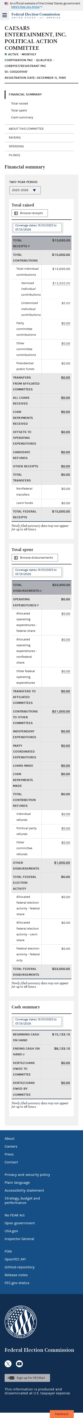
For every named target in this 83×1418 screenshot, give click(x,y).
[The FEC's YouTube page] (19, 1363)
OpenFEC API (15, 1259)
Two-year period (23, 182)
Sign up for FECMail (31, 1378)
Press (9, 1154)
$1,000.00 (62, 863)
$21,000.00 (61, 711)
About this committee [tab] (26, 129)
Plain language (17, 1183)
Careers (11, 1146)
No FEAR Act (15, 1215)
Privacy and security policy (27, 1175)
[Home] (36, 15)
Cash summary (22, 117)
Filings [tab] (14, 155)
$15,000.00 (61, 283)
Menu (4, 15)
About (10, 1138)
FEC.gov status (17, 1283)
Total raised (19, 103)
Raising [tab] (15, 137)
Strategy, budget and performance (22, 1200)
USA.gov (11, 1231)
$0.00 (65, 323)
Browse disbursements (36, 558)
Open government (20, 1223)
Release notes (16, 1275)
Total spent (19, 110)
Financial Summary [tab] (25, 94)
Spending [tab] (16, 146)
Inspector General (19, 1239)
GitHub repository (20, 1267)
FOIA (8, 1251)
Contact (11, 1162)
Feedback (62, 1414)
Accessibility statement (24, 1190)
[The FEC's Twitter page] (8, 1363)
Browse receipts (31, 213)
